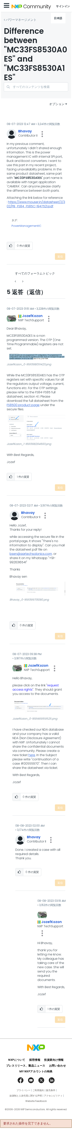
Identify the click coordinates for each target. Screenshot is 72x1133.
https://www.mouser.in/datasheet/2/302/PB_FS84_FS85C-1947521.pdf (36, 204)
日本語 (58, 18)
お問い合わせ (57, 1066)
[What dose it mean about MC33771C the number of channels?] (15, 281)
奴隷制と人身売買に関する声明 (26, 1096)
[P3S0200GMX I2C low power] (22, 281)
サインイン (63, 6)
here (31, 755)
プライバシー (23, 1090)
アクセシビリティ (53, 1096)
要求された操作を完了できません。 (27, 1123)
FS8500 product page (23, 405)
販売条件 (50, 1090)
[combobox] (36, 86)
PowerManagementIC (26, 226)
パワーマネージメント (21, 20)
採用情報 (34, 1060)
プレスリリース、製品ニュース (25, 1066)
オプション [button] (57, 104)
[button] (42, 134)
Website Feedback (36, 1101)
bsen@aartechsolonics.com (31, 554)
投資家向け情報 (54, 1060)
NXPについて (16, 1060)
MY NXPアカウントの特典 (36, 1071)
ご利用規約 (38, 1090)
